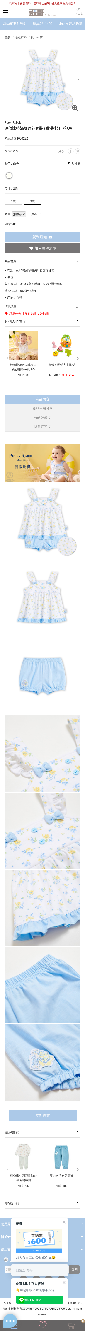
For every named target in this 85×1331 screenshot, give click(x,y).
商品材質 (10, 261)
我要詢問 (42, 426)
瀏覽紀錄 (12, 1203)
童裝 (7, 37)
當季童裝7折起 (14, 24)
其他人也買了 (15, 321)
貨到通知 (40, 237)
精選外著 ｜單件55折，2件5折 (28, 313)
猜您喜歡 (12, 1132)
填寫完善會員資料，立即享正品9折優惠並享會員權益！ (42, 3)
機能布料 (21, 37)
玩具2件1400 (42, 24)
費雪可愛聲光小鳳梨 (61, 365)
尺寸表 (76, 163)
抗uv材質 (37, 37)
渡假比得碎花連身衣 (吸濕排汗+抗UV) (23, 367)
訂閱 (75, 1269)
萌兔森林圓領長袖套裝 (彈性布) (23, 1178)
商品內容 (42, 399)
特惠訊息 (10, 306)
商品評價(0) (42, 417)
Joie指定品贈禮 (70, 24)
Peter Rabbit (13, 122)
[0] (70, 1326)
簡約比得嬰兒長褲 (61, 1175)
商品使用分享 (42, 408)
